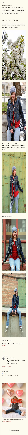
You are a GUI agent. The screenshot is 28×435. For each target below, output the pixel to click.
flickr (3, 345)
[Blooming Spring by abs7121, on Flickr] (14, 79)
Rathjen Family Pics (10, 376)
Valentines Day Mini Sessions (13, 419)
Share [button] (3, 350)
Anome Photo (7, 5)
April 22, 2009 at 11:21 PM (12, 363)
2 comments (8, 421)
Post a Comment (6, 366)
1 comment (8, 378)
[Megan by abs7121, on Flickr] (14, 140)
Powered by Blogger (15, 430)
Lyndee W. (9, 358)
